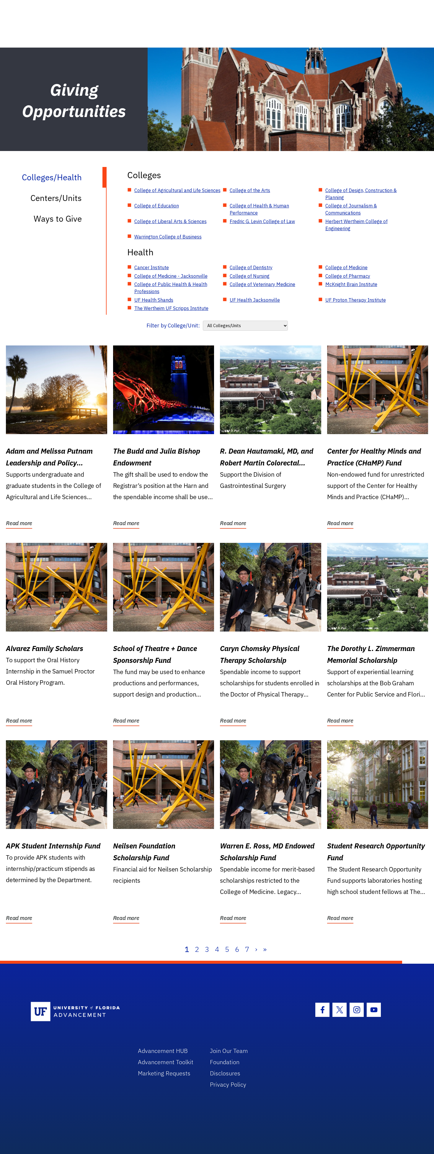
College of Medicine (346, 267)
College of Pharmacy (347, 276)
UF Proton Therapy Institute (355, 300)
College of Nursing (250, 276)
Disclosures (225, 1073)
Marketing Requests (164, 1073)
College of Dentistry (251, 267)
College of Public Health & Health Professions (170, 287)
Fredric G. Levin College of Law (262, 221)
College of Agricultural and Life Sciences (177, 190)
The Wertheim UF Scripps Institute (171, 308)
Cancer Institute (151, 267)
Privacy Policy (228, 1084)
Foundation (224, 1062)
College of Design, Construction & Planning (361, 193)
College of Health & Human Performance (259, 209)
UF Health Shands (153, 300)
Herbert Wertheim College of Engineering (356, 224)
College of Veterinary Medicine (262, 284)
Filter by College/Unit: (173, 325)
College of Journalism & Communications (351, 209)
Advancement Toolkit (165, 1062)
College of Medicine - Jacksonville (171, 276)
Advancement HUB (163, 1051)
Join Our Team (229, 1051)
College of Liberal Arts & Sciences (170, 221)
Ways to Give (58, 218)
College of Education (156, 206)
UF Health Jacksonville (255, 300)
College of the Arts (250, 190)
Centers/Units (56, 197)
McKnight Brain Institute (351, 284)
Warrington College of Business (168, 237)
